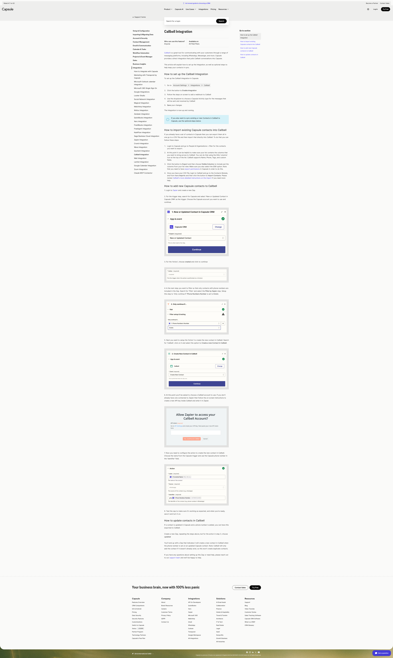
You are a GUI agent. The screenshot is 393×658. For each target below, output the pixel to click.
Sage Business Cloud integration (146, 136)
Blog (246, 605)
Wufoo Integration (141, 110)
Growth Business (221, 638)
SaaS (218, 632)
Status (137, 628)
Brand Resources (167, 605)
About (163, 602)
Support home (140, 17)
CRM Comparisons (138, 605)
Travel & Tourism (221, 615)
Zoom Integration (140, 169)
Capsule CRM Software (252, 618)
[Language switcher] (368, 9)
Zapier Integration (141, 140)
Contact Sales (384, 3)
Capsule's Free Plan (138, 638)
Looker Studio (139, 96)
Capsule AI (179, 9)
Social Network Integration (144, 99)
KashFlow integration (142, 132)
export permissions (192, 169)
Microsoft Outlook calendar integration (144, 83)
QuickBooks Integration (143, 118)
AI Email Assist (221, 602)
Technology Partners (139, 635)
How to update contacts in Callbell (249, 56)
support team (174, 558)
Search (221, 21)
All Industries (220, 641)
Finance (218, 609)
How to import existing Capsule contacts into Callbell (250, 43)
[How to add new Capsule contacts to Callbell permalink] (161, 186)
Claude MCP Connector (143, 173)
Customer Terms (166, 612)
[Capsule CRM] (7, 9)
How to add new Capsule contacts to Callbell (248, 49)
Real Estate (220, 625)
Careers (164, 609)
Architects (219, 618)
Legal (218, 628)
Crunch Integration (141, 143)
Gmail (190, 622)
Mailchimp (191, 618)
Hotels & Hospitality (222, 612)
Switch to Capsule (138, 625)
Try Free (385, 9)
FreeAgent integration (142, 129)
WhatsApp (191, 625)
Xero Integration (140, 121)
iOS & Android (136, 609)
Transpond (191, 632)
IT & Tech (219, 622)
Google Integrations (141, 92)
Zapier (175, 190)
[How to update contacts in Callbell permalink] (161, 521)
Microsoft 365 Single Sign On (145, 88)
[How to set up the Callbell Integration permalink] (161, 74)
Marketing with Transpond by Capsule (145, 76)
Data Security (136, 615)
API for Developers (194, 602)
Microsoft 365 (193, 615)
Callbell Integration (141, 154)
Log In (375, 9)
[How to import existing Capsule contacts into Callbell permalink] (161, 130)
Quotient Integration (142, 151)
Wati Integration (140, 158)
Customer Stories (250, 612)
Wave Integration (140, 147)
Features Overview (138, 602)
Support (247, 602)
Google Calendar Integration (145, 166)
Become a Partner (372, 3)
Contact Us (165, 622)
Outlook (190, 628)
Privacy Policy (166, 615)
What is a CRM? (250, 622)
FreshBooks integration (143, 125)
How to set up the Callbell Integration (248, 36)
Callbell (167, 53)
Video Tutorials (250, 609)
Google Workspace (194, 635)
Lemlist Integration (141, 162)
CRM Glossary (249, 625)
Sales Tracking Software (253, 615)
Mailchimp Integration (142, 107)
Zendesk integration (142, 114)
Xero (189, 609)
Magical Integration (141, 103)
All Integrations (193, 638)
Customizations (137, 622)
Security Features (138, 618)
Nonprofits (219, 635)
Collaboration (220, 605)
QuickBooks (192, 605)
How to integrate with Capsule (146, 71)
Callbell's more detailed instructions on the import (192, 178)
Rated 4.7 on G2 (9, 3)
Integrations (203, 9)
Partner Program (137, 632)
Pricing (213, 9)
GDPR (163, 618)
